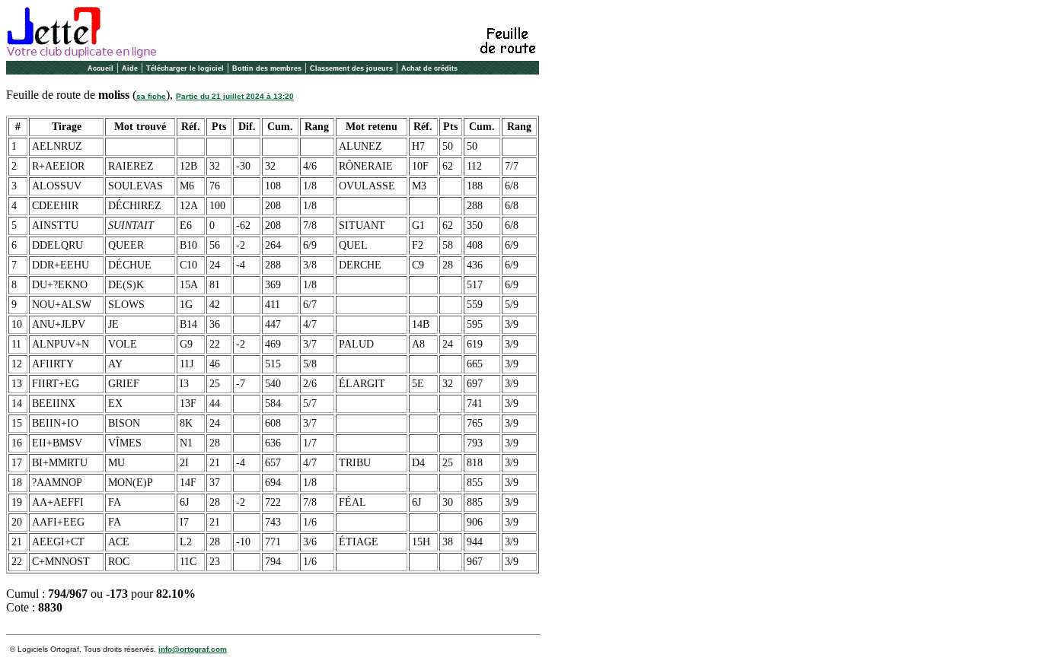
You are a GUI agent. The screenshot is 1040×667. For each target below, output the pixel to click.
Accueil (100, 68)
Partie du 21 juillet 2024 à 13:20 (235, 96)
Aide (130, 68)
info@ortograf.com (192, 649)
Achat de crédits (429, 68)
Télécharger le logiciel (185, 68)
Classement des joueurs (351, 68)
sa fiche (151, 96)
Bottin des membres (266, 68)
